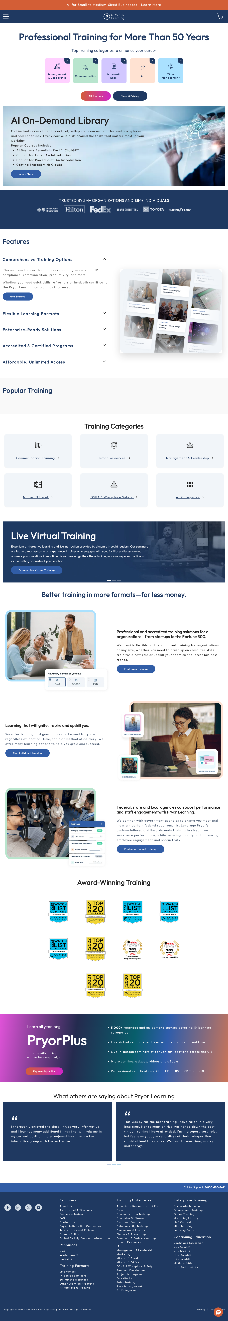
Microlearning (183, 1218)
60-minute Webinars (74, 1272)
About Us (66, 1198)
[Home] (114, 16)
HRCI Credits (183, 1247)
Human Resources (129, 1234)
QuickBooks (124, 1271)
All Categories (126, 1283)
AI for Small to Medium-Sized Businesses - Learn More (114, 5)
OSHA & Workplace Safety (135, 1258)
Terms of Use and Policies (77, 1222)
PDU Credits (182, 1251)
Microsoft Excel (127, 1250)
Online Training (184, 1206)
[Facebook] (7, 1200)
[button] (218, 1312)
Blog (63, 1243)
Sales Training (126, 1275)
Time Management (129, 1279)
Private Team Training (75, 1280)
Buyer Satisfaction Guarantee (80, 1218)
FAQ (62, 1210)
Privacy (201, 1302)
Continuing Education (188, 1235)
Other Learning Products (77, 1276)
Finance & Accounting (131, 1226)
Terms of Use (217, 1302)
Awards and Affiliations (76, 1202)
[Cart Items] (220, 18)
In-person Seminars (73, 1268)
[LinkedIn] (18, 1200)
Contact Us (67, 1214)
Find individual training (27, 745)
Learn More (26, 173)
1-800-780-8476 (215, 1180)
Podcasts (66, 1251)
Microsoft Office (128, 1254)
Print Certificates (186, 1259)
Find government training (140, 841)
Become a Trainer (72, 1206)
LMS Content (182, 1214)
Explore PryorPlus (44, 1063)
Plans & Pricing (130, 95)
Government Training (188, 1202)
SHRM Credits (183, 1255)
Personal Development (132, 1262)
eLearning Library (186, 1210)
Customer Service (129, 1214)
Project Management (131, 1266)
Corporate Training (187, 1198)
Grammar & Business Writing (136, 1230)
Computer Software (130, 1210)
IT (118, 1238)
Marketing (124, 1246)
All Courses (96, 95)
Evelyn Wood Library (131, 1222)
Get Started (17, 305)
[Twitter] (28, 1200)
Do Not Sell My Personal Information (85, 1230)
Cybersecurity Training (132, 1218)
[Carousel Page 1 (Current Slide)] (109, 573)
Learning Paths (184, 1222)
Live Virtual (68, 1264)
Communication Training (133, 1206)
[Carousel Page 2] (114, 573)
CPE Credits (182, 1243)
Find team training (136, 661)
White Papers (69, 1247)
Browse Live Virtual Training (37, 562)
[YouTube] (38, 1200)
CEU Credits (182, 1239)
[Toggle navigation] (6, 16)
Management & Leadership (135, 1242)
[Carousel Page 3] (119, 573)
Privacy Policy (69, 1226)
